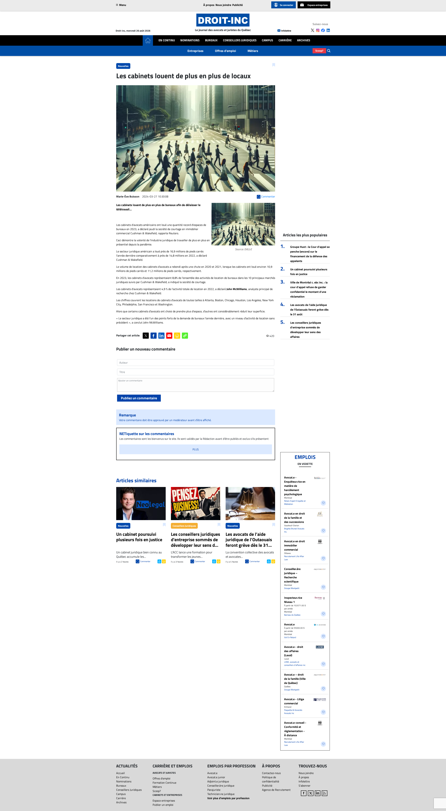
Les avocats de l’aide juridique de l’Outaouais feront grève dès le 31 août (309, 309)
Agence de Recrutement (276, 790)
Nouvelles (123, 66)
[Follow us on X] (312, 30)
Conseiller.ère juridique (220, 785)
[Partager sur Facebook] (154, 336)
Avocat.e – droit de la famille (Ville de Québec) (295, 678)
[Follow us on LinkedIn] (328, 30)
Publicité (237, 5)
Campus (267, 40)
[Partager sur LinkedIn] (161, 336)
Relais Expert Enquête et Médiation (295, 502)
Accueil (120, 773)
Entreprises (195, 50)
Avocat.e (289, 624)
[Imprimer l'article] (163, 561)
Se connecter (286, 5)
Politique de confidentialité (270, 779)
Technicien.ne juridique (220, 794)
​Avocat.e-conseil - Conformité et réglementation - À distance (295, 729)
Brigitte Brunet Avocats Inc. (294, 530)
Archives (303, 40)
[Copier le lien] (185, 336)
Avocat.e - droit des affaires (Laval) (293, 651)
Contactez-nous (271, 773)
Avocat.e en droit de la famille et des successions (294, 517)
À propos (208, 5)
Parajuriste (213, 790)
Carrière (285, 40)
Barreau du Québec (292, 614)
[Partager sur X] (146, 336)
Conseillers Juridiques (239, 40)
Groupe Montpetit (291, 588)
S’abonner (304, 785)
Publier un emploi (163, 805)
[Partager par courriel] (169, 336)
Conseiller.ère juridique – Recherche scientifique (292, 575)
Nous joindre (223, 5)
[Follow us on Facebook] (323, 30)
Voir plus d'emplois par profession (228, 798)
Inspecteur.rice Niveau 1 (293, 600)
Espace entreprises (317, 5)
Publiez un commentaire (139, 398)
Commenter (145, 561)
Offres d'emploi (225, 50)
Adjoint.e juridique (218, 781)
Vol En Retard (290, 637)
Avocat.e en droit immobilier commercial (294, 545)
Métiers (253, 50)
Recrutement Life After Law (294, 558)
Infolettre (286, 30)
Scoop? (319, 51)
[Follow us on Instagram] (318, 30)
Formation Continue (164, 782)
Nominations (189, 40)
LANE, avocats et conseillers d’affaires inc (294, 663)
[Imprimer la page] (177, 336)
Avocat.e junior (216, 777)
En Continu (167, 40)
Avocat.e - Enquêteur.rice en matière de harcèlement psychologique (294, 485)
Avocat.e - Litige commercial (294, 701)
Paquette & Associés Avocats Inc (293, 711)
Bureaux (211, 40)
